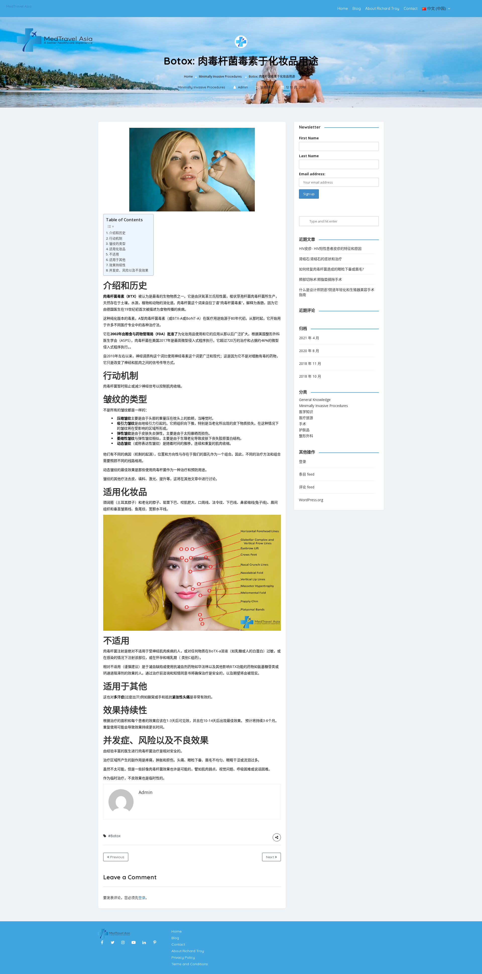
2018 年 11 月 (310, 363)
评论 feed (306, 487)
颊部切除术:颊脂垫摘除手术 (320, 279)
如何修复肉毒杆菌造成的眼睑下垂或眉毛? (331, 269)
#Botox (114, 835)
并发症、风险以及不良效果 (128, 270)
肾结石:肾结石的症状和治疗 (320, 258)
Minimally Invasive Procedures (220, 76)
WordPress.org (311, 499)
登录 (141, 897)
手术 (302, 423)
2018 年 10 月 (310, 376)
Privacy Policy (183, 957)
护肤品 (304, 429)
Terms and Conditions (189, 964)
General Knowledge (315, 399)
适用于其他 (117, 260)
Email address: (312, 173)
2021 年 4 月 (309, 337)
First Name (309, 138)
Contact (410, 8)
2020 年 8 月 (309, 350)
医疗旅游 (306, 417)
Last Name (309, 155)
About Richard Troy (382, 8)
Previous (116, 857)
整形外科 (306, 435)
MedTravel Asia (18, 6)
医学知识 (306, 411)
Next (270, 857)
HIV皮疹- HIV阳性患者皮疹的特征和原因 (330, 248)
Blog (356, 8)
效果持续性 (117, 265)
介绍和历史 (117, 233)
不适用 (114, 254)
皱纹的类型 (117, 244)
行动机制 (115, 238)
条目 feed (306, 474)
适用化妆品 (117, 249)
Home (342, 8)
